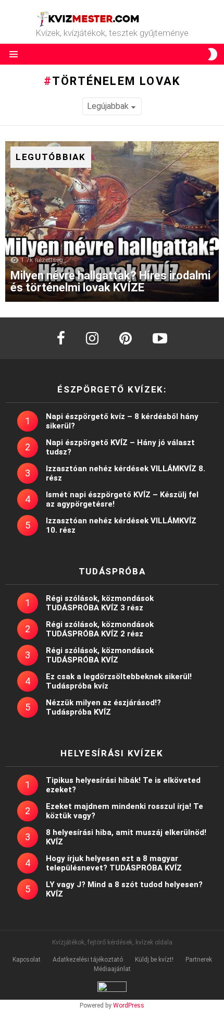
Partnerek (198, 959)
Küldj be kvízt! (154, 959)
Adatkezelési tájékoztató (88, 959)
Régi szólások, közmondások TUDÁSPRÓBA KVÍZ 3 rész (100, 603)
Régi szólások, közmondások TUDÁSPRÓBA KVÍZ (100, 655)
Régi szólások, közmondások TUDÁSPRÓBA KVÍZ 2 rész (100, 629)
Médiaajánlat (112, 969)
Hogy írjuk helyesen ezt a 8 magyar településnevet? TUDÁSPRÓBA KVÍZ (114, 863)
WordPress (128, 1005)
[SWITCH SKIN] (212, 54)
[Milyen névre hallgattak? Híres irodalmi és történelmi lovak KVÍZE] (112, 221)
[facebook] (61, 338)
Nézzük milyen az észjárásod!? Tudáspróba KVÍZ (103, 707)
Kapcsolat (27, 959)
